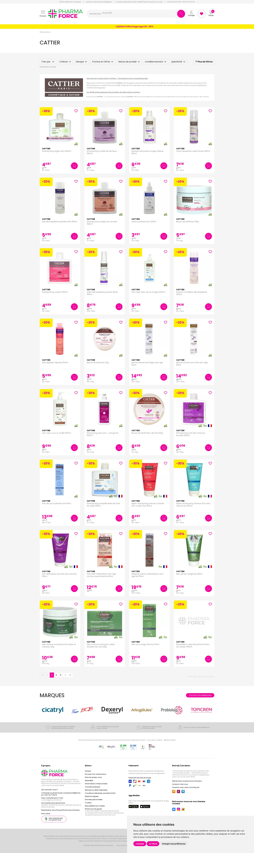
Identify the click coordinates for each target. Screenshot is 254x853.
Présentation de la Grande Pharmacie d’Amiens (60, 810)
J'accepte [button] (139, 844)
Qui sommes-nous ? (49, 789)
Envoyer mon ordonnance (95, 774)
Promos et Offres (101, 61)
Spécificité (176, 61)
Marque (80, 61)
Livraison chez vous (180, 784)
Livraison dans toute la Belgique (99, 2)
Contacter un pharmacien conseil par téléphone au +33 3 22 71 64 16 (60, 794)
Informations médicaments (96, 784)
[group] (52, 710)
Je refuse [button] (153, 844)
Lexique (88, 771)
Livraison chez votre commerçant (185, 787)
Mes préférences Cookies (95, 806)
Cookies (88, 803)
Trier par (46, 61)
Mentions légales (92, 796)
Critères (63, 61)
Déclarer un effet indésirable (96, 790)
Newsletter (89, 780)
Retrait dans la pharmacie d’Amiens (187, 781)
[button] (43, 13)
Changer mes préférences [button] (173, 844)
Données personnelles (94, 800)
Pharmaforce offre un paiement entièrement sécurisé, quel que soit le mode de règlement (147, 772)
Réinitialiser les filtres (48, 67)
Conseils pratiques (92, 787)
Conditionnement (154, 61)
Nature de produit (127, 61)
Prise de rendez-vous (93, 777)
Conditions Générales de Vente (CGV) (100, 793)
